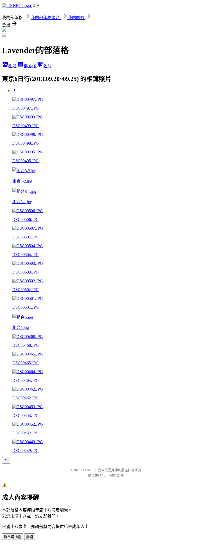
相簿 (12, 66)
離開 (29, 537)
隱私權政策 (96, 475)
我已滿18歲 (12, 537)
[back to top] (6, 460)
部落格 (30, 66)
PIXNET (87, 470)
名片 (47, 66)
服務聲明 (116, 475)
